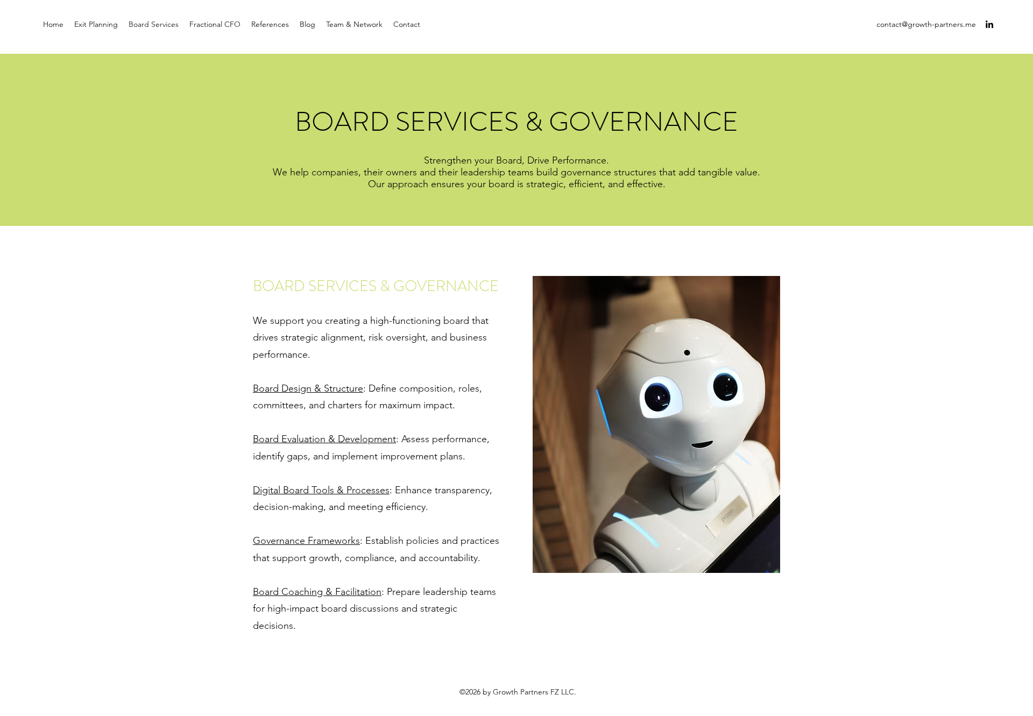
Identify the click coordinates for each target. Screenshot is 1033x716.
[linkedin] (989, 24)
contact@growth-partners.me (926, 24)
